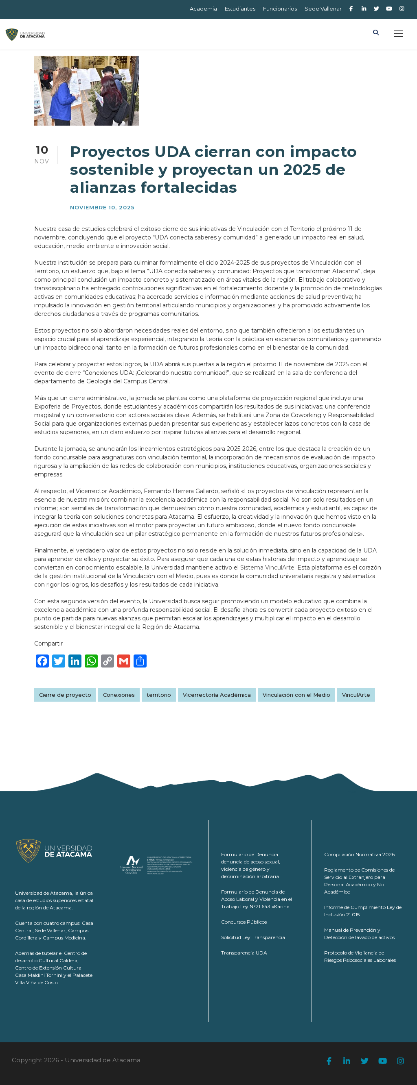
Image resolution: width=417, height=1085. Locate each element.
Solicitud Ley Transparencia (253, 937)
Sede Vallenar (323, 8)
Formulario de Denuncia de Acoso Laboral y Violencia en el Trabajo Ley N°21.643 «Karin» (256, 899)
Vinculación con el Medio (296, 694)
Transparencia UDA (244, 953)
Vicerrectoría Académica (217, 694)
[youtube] (389, 8)
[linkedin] (363, 8)
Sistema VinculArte (267, 567)
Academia (203, 8)
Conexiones (119, 694)
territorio (159, 694)
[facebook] (351, 8)
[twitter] (376, 8)
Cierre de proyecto (65, 694)
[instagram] (402, 8)
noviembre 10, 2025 (102, 207)
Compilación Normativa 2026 (359, 854)
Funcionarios (280, 8)
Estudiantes (240, 8)
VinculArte (356, 694)
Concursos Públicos (244, 922)
